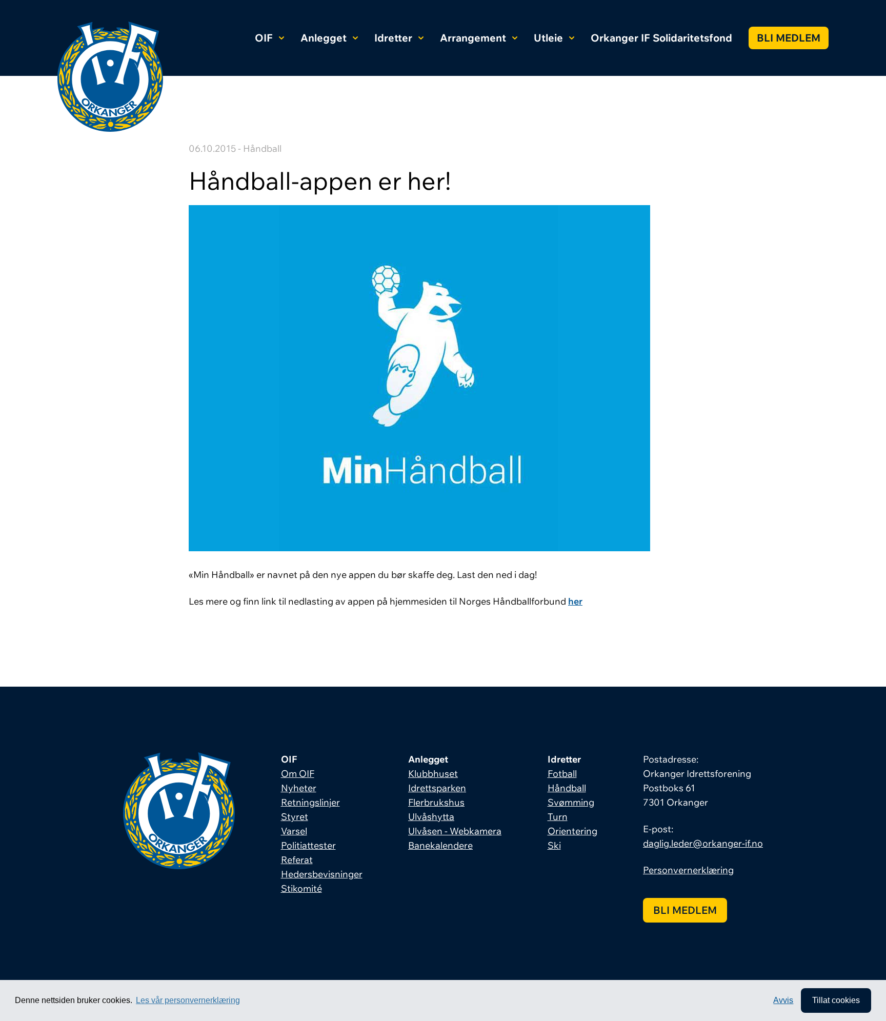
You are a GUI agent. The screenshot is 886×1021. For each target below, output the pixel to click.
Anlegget (323, 37)
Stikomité (301, 888)
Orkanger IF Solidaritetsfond (661, 37)
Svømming (571, 802)
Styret (294, 817)
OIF (264, 37)
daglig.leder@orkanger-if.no (703, 843)
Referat (297, 860)
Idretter (393, 37)
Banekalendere (440, 845)
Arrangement (473, 37)
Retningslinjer (310, 802)
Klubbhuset (433, 773)
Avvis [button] (783, 1000)
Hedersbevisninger (322, 874)
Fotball (562, 773)
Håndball (567, 788)
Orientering (572, 831)
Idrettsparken (437, 788)
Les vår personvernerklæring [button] (188, 1000)
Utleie (548, 37)
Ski (554, 845)
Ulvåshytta (431, 817)
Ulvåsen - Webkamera (454, 831)
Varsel (294, 831)
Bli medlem (788, 37)
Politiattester (308, 845)
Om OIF (297, 773)
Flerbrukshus (436, 802)
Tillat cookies (836, 1000)
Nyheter (298, 788)
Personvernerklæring (688, 870)
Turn (558, 817)
